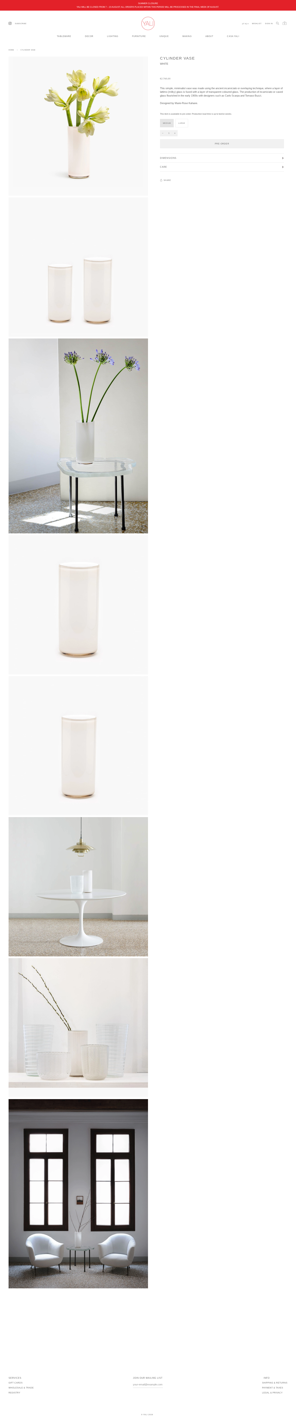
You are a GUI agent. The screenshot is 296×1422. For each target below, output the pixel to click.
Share (167, 180)
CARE (163, 167)
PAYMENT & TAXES (272, 1388)
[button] (64, 35)
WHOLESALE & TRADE (21, 1388)
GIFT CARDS (16, 1383)
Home (11, 50)
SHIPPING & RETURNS (274, 1383)
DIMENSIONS (168, 158)
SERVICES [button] (15, 1378)
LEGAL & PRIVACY (272, 1393)
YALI (145, 1414)
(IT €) (244, 24)
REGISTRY (14, 1393)
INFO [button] (267, 1378)
